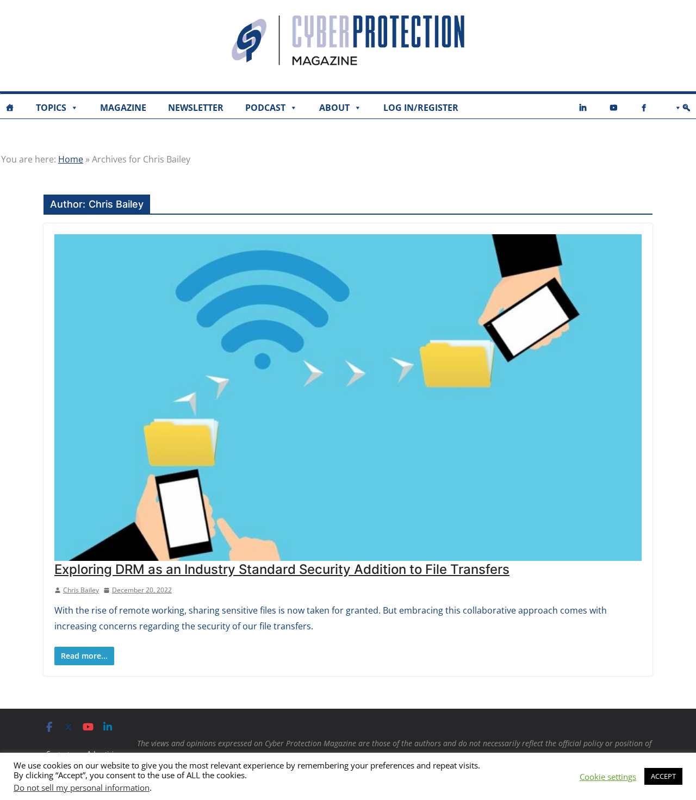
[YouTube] (613, 107)
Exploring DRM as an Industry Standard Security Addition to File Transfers (281, 569)
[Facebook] (644, 107)
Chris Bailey (81, 590)
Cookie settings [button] (608, 777)
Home (70, 159)
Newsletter (195, 108)
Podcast (265, 108)
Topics (51, 108)
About (334, 108)
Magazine (123, 108)
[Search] (680, 107)
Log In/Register (420, 108)
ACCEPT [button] (663, 776)
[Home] (10, 107)
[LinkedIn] (583, 107)
